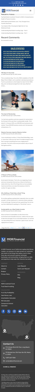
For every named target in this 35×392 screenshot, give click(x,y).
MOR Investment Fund (8, 284)
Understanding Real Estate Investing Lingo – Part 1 (14, 33)
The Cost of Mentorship (8, 114)
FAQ (19, 275)
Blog (19, 277)
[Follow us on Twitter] (15, 5)
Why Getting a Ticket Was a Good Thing (13, 193)
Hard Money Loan (6, 295)
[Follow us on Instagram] (18, 5)
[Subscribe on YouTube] (20, 5)
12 (28, 228)
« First (11, 228)
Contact (3, 269)
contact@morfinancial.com (14, 361)
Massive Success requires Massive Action (13, 132)
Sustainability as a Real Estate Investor (13, 209)
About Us (4, 266)
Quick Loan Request (24, 269)
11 (26, 228)
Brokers (3, 271)
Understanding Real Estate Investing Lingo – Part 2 (14, 30)
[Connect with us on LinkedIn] (22, 5)
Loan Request (22, 266)
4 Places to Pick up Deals (8, 175)
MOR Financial (6, 74)
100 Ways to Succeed (7, 73)
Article (19, 74)
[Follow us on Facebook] (13, 5)
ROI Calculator (5, 301)
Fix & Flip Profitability (7, 292)
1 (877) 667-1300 (19, 2)
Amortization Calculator (8, 298)
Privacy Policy (5, 274)
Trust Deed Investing (7, 286)
